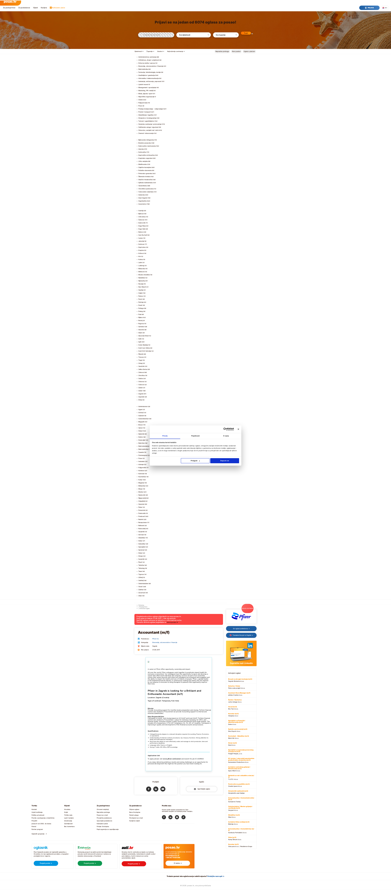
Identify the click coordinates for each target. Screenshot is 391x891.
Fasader (141, 452)
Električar (141, 443)
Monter (140, 492)
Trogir (140, 360)
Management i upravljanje (147, 87)
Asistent (141, 415)
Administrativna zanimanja (147, 57)
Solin (140, 339)
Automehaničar (143, 419)
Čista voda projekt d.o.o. (236, 687)
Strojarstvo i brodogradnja (147, 118)
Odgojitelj (141, 501)
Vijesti (35, 8)
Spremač (141, 550)
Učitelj (140, 577)
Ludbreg (141, 265)
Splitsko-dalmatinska (145, 182)
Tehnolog (141, 568)
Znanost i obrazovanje (146, 133)
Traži (246, 33)
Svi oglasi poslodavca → (241, 628)
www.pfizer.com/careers (172, 759)
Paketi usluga (134, 815)
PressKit (34, 821)
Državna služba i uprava (146, 63)
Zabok (140, 387)
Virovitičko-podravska (146, 189)
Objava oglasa (134, 809)
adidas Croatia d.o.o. (239, 694)
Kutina (140, 259)
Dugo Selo (141, 229)
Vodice (140, 378)
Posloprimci (143, 607)
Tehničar (141, 565)
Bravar (140, 425)
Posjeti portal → (46, 863)
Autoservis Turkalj (241, 799)
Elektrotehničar (143, 449)
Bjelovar (141, 213)
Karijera (44, 8)
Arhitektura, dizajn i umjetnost (148, 60)
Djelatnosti (138, 51)
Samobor (141, 326)
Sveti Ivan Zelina (144, 348)
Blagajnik (141, 422)
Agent (140, 409)
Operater (141, 504)
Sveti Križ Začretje (144, 351)
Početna (141, 605)
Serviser (141, 534)
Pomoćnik (141, 510)
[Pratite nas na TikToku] (184, 818)
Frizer (140, 458)
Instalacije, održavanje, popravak (149, 81)
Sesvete (141, 329)
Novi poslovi (236, 51)
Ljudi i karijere (69, 818)
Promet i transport (144, 112)
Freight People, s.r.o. (240, 751)
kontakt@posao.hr (172, 855)
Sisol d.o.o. (232, 744)
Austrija (141, 210)
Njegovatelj (142, 498)
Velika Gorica (142, 369)
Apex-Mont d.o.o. (239, 769)
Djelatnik (141, 434)
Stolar (140, 553)
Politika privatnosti (38, 815)
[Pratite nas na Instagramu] (178, 818)
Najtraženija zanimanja (175, 51)
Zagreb (140, 394)
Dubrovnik (141, 223)
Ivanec (140, 238)
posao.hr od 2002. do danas (41, 823)
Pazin (140, 299)
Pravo (140, 106)
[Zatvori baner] (238, 429)
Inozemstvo (142, 204)
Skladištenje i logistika (146, 115)
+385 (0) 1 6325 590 (173, 857)
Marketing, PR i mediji (145, 90)
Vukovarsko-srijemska (146, 192)
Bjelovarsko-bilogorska (146, 140)
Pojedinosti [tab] (195, 436)
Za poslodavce (24, 8)
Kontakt (34, 809)
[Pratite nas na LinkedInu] (171, 818)
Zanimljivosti (68, 823)
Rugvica (141, 323)
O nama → (178, 863)
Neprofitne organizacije (146, 96)
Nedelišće (141, 278)
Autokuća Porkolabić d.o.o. (241, 830)
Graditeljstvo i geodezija (146, 75)
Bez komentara (69, 826)
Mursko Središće (144, 275)
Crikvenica (142, 217)
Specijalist (141, 547)
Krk (139, 256)
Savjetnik (141, 531)
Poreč (140, 305)
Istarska (141, 149)
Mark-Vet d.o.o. (238, 737)
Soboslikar (142, 544)
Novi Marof (142, 287)
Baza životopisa (134, 812)
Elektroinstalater (143, 446)
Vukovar (141, 384)
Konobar (141, 470)
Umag (140, 363)
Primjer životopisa (103, 826)
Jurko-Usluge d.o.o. (235, 701)
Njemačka (141, 281)
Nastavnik (141, 495)
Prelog (140, 311)
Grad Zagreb (142, 198)
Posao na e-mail (102, 815)
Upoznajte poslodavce (104, 821)
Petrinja (141, 302)
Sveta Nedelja (143, 345)
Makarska (141, 268)
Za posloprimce (9, 8)
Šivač (140, 562)
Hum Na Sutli (142, 235)
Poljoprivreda (142, 103)
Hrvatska (67, 809)
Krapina (141, 250)
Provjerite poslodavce (104, 818)
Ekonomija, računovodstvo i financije (150, 66)
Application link (154, 756)
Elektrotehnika (143, 69)
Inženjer (141, 464)
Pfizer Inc (155, 639)
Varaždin (141, 366)
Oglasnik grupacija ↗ (39, 834)
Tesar (140, 571)
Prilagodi (194, 461)
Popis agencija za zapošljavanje (108, 829)
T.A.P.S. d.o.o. (241, 777)
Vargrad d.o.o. (240, 808)
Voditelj (140, 580)
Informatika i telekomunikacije (148, 78)
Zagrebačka (142, 201)
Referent (141, 525)
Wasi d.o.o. (234, 816)
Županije (150, 51)
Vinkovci (141, 372)
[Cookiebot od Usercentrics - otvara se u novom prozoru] (225, 429)
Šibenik (140, 354)
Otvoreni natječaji (103, 809)
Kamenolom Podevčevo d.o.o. (241, 760)
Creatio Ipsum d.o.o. (239, 785)
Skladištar (141, 538)
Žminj (140, 400)
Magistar (141, 483)
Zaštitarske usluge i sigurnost (148, 127)
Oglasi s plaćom (249, 51)
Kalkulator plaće (58, 8)
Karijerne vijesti (134, 821)
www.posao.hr (172, 622)
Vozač (140, 586)
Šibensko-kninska (144, 176)
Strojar (140, 556)
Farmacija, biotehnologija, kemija (149, 72)
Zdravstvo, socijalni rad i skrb (148, 130)
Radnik (140, 519)
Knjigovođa (142, 467)
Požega (141, 308)
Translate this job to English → (242, 635)
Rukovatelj (142, 528)
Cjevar (140, 428)
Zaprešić (141, 397)
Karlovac (141, 244)
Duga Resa (142, 226)
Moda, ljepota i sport (145, 93)
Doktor (140, 437)
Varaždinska (142, 186)
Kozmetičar (142, 476)
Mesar (140, 489)
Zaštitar (141, 589)
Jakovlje (141, 241)
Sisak (140, 333)
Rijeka (140, 317)
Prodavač (141, 516)
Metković (141, 271)
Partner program (37, 829)
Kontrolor (141, 473)
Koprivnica (142, 247)
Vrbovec (141, 381)
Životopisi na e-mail (136, 818)
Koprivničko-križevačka (146, 155)
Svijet (66, 812)
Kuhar (140, 480)
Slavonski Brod (143, 336)
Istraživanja (68, 821)
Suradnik (141, 559)
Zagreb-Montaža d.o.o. (240, 680)
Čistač (140, 431)
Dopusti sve (224, 461)
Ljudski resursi (143, 84)
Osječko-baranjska (144, 167)
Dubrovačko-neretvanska (147, 146)
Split (139, 342)
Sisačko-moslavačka (145, 179)
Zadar (140, 391)
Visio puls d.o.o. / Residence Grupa (240, 845)
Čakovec (141, 220)
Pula (139, 314)
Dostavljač (142, 440)
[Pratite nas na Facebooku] (165, 818)
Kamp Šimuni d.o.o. (235, 838)
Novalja (140, 284)
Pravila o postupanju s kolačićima (43, 818)
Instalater (141, 461)
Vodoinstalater (143, 583)
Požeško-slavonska (145, 170)
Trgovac (141, 574)
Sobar (140, 541)
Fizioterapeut (142, 455)
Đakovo (141, 232)
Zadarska (141, 195)
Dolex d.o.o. (236, 722)
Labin (140, 262)
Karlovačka (142, 152)
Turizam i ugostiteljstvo (146, 121)
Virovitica (141, 375)
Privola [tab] (165, 436)
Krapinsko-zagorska (145, 158)
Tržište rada (68, 815)
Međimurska (142, 164)
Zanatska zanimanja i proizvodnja (149, 124)
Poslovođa (142, 513)
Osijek (140, 293)
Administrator (143, 406)
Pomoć (34, 826)
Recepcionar (142, 522)
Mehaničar (142, 486)
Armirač (141, 412)
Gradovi (160, 51)
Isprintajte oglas (203, 789)
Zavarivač (141, 592)
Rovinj (140, 320)
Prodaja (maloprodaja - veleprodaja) (150, 109)
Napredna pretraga (222, 51)
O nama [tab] (226, 436)
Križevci (141, 253)
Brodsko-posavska (144, 143)
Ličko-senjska (143, 161)
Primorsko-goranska (145, 173)
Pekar (140, 507)
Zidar (140, 596)
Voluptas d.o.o (233, 715)
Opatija (140, 290)
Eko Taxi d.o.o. (233, 708)
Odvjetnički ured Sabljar (238, 792)
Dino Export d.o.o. (237, 730)
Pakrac (140, 296)
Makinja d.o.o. (238, 823)
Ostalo (140, 100)
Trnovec (141, 357)
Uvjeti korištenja (37, 812)
